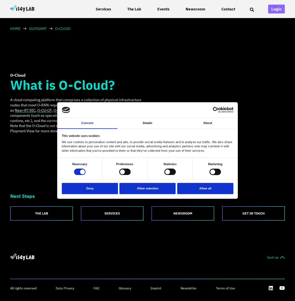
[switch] (125, 172)
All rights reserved (23, 288)
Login (276, 9)
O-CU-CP (44, 110)
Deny (90, 188)
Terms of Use (225, 288)
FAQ (96, 288)
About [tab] (207, 123)
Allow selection (147, 188)
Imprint (156, 288)
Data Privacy (65, 288)
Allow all (205, 188)
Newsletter (189, 288)
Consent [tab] (87, 123)
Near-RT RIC (25, 110)
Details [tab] (148, 123)
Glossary (38, 28)
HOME (15, 28)
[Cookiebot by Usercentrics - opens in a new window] (215, 110)
